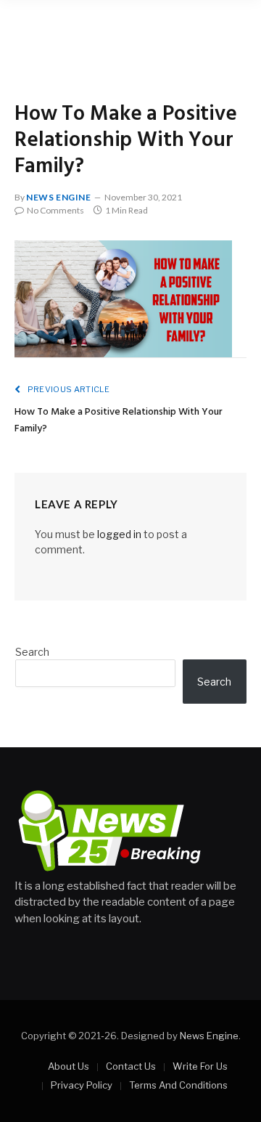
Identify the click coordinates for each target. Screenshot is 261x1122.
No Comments (55, 210)
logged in (119, 534)
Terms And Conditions (178, 1085)
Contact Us (131, 1066)
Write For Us (200, 1066)
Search (32, 652)
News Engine (58, 197)
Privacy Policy (81, 1085)
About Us (68, 1066)
